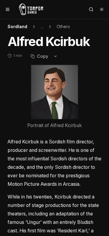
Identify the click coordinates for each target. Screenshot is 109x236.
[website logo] (31, 9)
